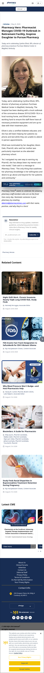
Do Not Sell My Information (22, 580)
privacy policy (7, 241)
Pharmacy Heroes (8, 252)
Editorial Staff (22, 572)
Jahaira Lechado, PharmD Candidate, (16, 441)
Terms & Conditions (22, 577)
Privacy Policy (22, 575)
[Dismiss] (40, 184)
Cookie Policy (18, 653)
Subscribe (32, 235)
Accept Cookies (24, 669)
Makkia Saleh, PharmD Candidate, (15, 437)
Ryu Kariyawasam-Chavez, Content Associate (20, 348)
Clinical (19, 9)
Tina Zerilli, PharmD (10, 443)
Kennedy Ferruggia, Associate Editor (17, 305)
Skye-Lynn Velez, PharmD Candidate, (16, 439)
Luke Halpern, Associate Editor (14, 394)
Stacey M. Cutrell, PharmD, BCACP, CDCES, (19, 392)
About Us (22, 562)
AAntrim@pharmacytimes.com (14, 203)
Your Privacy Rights (22, 582)
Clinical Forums (22, 565)
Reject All (24, 663)
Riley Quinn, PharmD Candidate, (16, 435)
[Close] (40, 633)
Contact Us (22, 570)
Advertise (22, 567)
